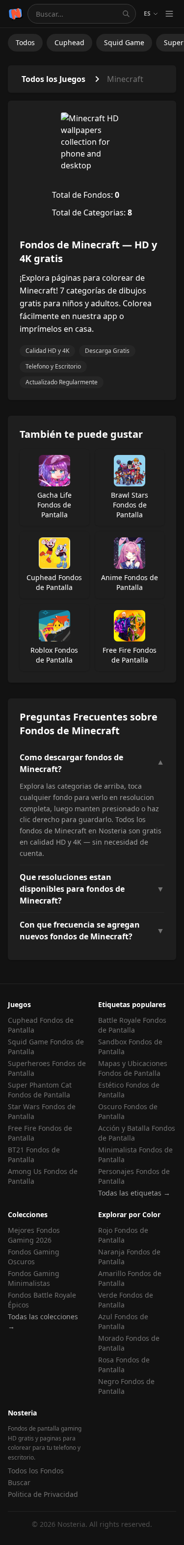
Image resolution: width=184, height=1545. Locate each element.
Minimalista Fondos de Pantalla (135, 1154)
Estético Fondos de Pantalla (128, 1089)
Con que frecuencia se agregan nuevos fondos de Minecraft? (92, 930)
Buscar (19, 1482)
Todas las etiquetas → (134, 1193)
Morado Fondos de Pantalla (128, 1343)
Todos (25, 42)
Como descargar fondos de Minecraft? (92, 763)
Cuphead (69, 42)
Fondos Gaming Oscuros (33, 1256)
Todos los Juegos (53, 79)
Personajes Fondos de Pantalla (134, 1176)
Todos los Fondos (36, 1470)
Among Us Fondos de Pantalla (43, 1176)
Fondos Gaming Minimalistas (33, 1278)
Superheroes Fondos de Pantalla (47, 1068)
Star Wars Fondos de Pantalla (42, 1111)
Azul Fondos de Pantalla (123, 1321)
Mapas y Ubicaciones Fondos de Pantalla (132, 1068)
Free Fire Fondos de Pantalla (40, 1133)
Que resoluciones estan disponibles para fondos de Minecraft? (92, 889)
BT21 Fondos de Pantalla (34, 1154)
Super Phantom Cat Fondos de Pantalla (40, 1089)
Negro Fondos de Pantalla (126, 1386)
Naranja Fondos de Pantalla (129, 1256)
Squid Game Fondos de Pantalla (46, 1046)
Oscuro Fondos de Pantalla (128, 1111)
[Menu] (169, 14)
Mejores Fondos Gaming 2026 (34, 1235)
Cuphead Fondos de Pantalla (41, 1025)
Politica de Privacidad (43, 1494)
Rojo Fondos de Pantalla (123, 1235)
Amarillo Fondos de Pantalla (129, 1278)
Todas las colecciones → (43, 1321)
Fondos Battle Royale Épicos (42, 1299)
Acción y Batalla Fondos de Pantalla (136, 1133)
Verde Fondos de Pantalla (125, 1299)
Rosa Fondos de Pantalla (124, 1364)
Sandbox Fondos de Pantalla (130, 1046)
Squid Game (124, 42)
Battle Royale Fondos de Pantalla (132, 1025)
